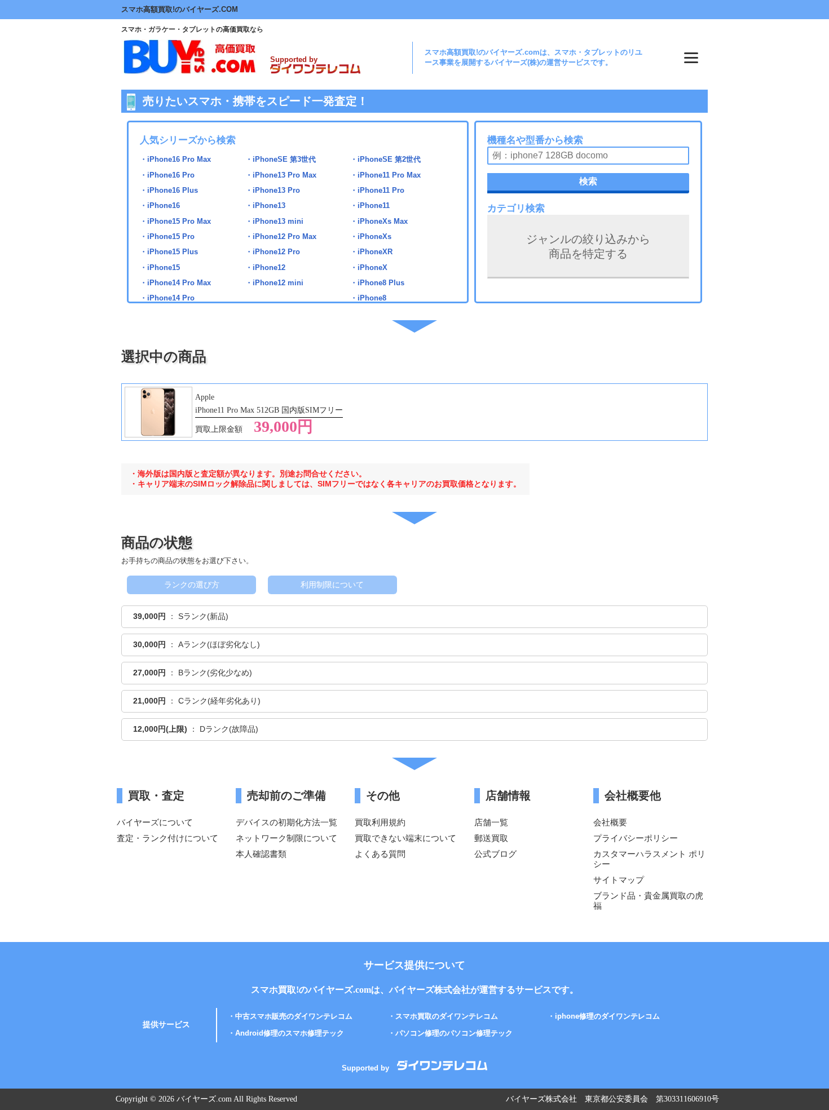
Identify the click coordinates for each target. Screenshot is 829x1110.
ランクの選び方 (191, 584)
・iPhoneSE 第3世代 (280, 159)
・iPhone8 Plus (377, 282)
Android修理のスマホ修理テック (289, 1033)
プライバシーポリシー (635, 838)
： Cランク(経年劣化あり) (197, 700)
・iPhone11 (370, 205)
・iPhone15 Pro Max (175, 221)
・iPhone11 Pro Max (385, 175)
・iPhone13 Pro (272, 190)
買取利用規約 (380, 822)
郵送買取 (491, 838)
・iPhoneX (368, 267)
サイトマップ (618, 880)
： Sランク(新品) (180, 616)
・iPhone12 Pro (272, 251)
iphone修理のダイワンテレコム (607, 1016)
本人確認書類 (261, 854)
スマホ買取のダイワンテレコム (446, 1016)
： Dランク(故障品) (195, 728)
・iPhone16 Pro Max (175, 159)
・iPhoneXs (370, 236)
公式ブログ (495, 854)
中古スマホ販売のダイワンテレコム (293, 1016)
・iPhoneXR (371, 251)
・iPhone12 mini (274, 282)
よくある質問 (380, 854)
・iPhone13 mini (274, 221)
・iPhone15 (160, 267)
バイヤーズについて (155, 822)
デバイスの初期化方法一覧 (286, 822)
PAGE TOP (805, 1073)
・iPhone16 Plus (169, 190)
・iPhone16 (160, 205)
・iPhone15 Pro (167, 236)
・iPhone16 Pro (167, 175)
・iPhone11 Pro (377, 190)
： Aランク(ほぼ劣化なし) (196, 644)
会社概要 (610, 822)
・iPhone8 (368, 298)
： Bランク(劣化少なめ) (192, 672)
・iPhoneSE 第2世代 (385, 159)
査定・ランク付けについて (167, 838)
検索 (588, 181)
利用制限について (332, 584)
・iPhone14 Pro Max (175, 282)
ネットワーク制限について (286, 838)
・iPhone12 (265, 267)
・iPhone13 (265, 205)
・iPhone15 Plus (169, 251)
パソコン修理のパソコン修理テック (454, 1033)
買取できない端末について (405, 838)
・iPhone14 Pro (167, 298)
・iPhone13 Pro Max (280, 175)
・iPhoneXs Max (379, 221)
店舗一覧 (491, 822)
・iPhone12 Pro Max (280, 236)
